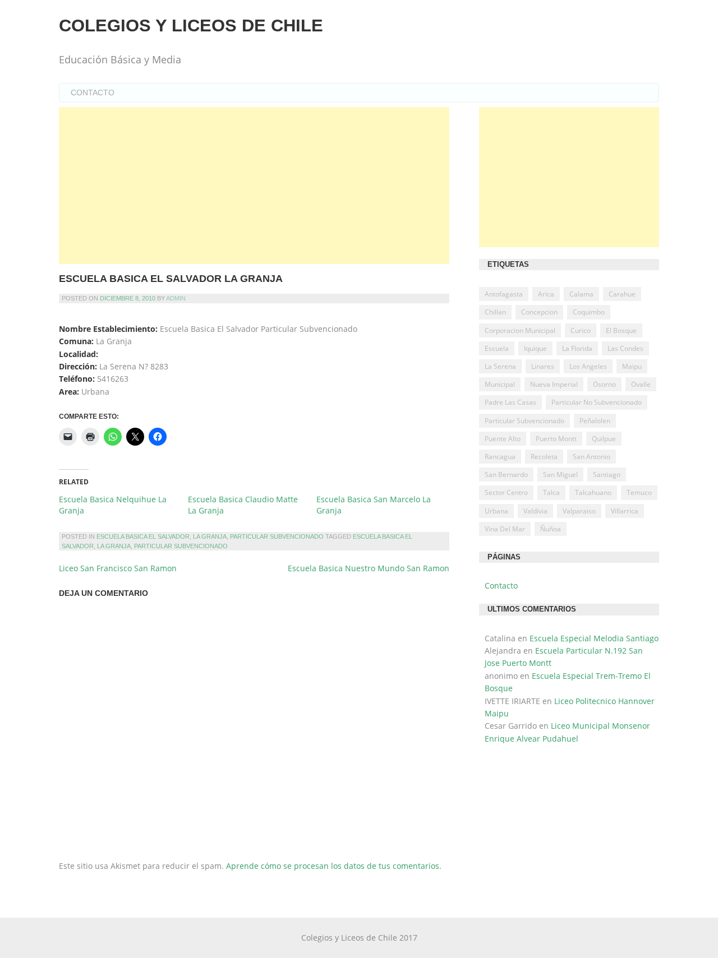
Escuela (497, 348)
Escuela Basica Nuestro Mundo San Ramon (368, 568)
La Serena (500, 366)
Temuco (639, 492)
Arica (546, 294)
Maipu (632, 366)
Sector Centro (506, 492)
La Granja (210, 536)
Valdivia (535, 511)
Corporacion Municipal (520, 330)
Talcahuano (593, 492)
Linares (542, 366)
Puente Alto (503, 438)
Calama (581, 294)
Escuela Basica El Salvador (143, 536)
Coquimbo (589, 312)
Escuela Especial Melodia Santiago (594, 638)
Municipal (500, 384)
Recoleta (544, 456)
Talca (551, 492)
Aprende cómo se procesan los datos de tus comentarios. (333, 865)
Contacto (92, 92)
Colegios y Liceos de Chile (191, 25)
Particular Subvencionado (277, 536)
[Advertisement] (254, 185)
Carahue (622, 294)
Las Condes (625, 348)
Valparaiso (579, 511)
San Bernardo (506, 474)
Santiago (606, 474)
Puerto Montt (556, 438)
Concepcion (539, 312)
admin (176, 298)
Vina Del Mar (505, 529)
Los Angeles (588, 366)
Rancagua (500, 456)
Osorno (604, 384)
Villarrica (624, 511)
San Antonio (591, 456)
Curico (580, 330)
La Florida (577, 348)
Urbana (496, 511)
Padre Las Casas (510, 402)
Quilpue (604, 438)
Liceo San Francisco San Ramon (118, 568)
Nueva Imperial (554, 384)
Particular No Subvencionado (596, 402)
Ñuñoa (550, 529)
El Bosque (621, 330)
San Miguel (560, 474)
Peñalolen (594, 420)
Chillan (495, 312)
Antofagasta (504, 294)
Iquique (535, 348)
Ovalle (641, 384)
